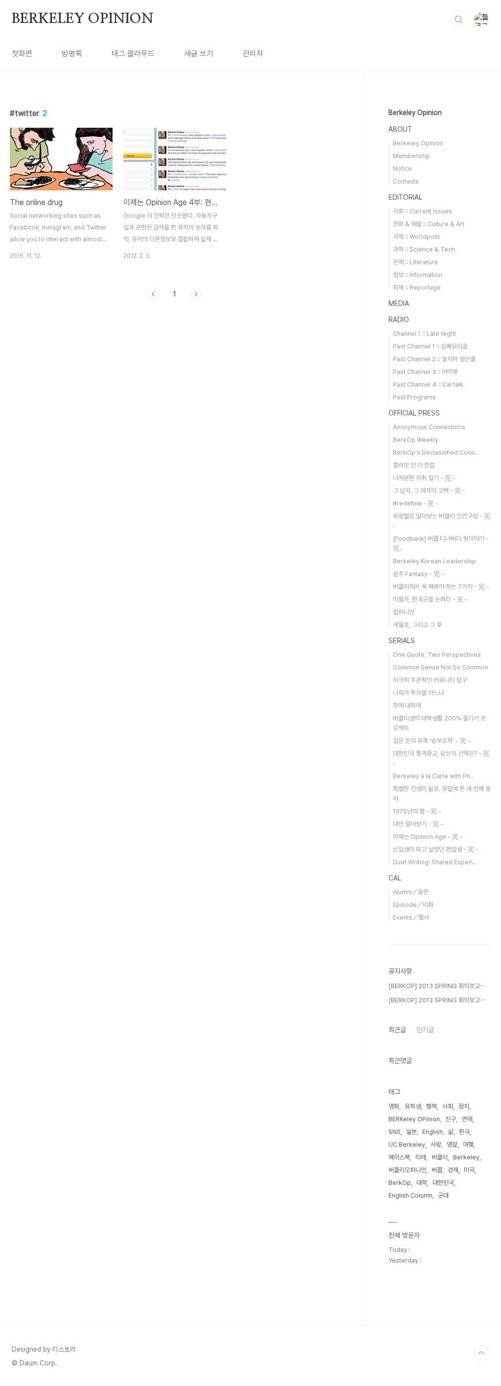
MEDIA (398, 303)
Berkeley (466, 1157)
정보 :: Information (417, 274)
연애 (466, 1119)
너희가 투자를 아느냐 (418, 692)
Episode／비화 (413, 904)
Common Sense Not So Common (440, 667)
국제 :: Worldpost (416, 236)
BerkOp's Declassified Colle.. (435, 452)
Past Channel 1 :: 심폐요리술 (430, 346)
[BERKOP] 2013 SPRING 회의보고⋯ (436, 986)
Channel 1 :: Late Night (424, 333)
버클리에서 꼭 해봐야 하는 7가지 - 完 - (441, 586)
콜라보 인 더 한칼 (414, 465)
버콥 (437, 1170)
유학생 (413, 1106)
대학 (421, 1182)
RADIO (398, 319)
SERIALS (401, 641)
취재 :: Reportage (417, 287)
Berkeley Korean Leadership (434, 561)
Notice (402, 168)
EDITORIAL (405, 197)
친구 (450, 1119)
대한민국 (443, 1182)
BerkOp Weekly (415, 439)
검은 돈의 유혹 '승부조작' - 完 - (432, 740)
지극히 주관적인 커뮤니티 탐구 (430, 680)
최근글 (397, 1030)
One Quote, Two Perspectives (437, 654)
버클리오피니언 (407, 1170)
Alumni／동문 (411, 892)
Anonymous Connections (429, 427)
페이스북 (399, 1157)
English (432, 1131)
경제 (453, 1170)
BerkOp (399, 1182)
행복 (431, 1106)
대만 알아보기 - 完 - (418, 824)
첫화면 (22, 53)
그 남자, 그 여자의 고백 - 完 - (429, 490)
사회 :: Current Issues (422, 211)
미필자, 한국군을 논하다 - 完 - (430, 599)
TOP (481, 1353)
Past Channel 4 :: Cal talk (428, 384)
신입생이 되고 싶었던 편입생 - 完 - (435, 849)
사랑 (436, 1144)
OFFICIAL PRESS (414, 413)
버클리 (440, 1157)
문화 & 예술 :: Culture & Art (428, 224)
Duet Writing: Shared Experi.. (434, 862)
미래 (420, 1157)
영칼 (452, 1144)
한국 (464, 1131)
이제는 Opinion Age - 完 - (428, 836)
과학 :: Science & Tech (424, 249)
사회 (447, 1106)
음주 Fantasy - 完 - (418, 574)
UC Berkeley (406, 1144)
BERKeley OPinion (414, 1119)
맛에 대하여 (407, 705)
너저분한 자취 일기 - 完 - (424, 478)
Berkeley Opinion (415, 112)
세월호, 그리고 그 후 (417, 624)
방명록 (72, 53)
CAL (394, 878)
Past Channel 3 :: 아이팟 (425, 371)
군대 (443, 1195)
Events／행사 (411, 917)
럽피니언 (403, 612)
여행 (468, 1144)
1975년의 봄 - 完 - (417, 811)
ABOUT (400, 129)
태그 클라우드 (133, 53)
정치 (463, 1106)
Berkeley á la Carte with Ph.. (433, 776)
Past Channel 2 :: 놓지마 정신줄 (434, 359)
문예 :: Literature (415, 262)
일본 (411, 1131)
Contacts (406, 181)
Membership (411, 156)
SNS (394, 1131)
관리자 (253, 53)
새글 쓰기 (198, 53)
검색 (459, 19)
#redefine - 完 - (415, 503)
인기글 (425, 1030)
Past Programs (414, 397)
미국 (469, 1170)
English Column (410, 1195)
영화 (393, 1106)
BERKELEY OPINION (83, 19)
